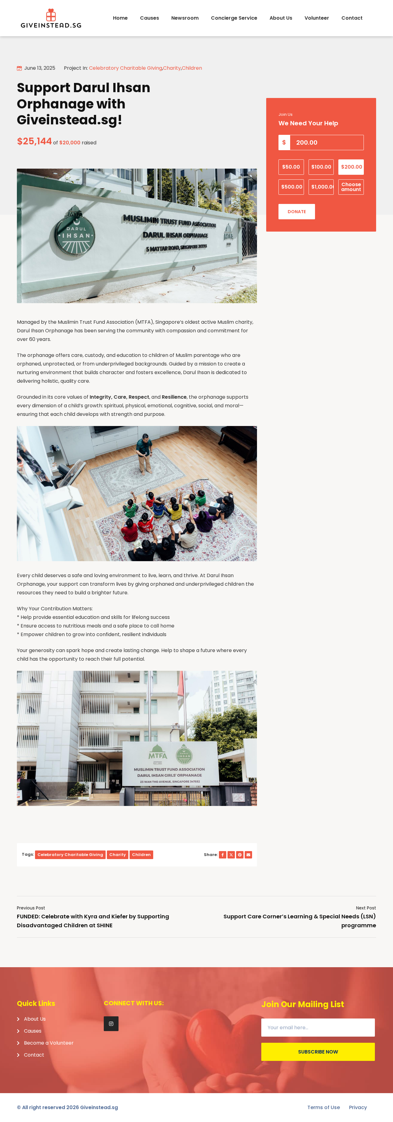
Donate (297, 212)
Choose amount (351, 187)
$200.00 (351, 166)
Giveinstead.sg (99, 1107)
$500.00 (291, 186)
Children (192, 68)
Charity (172, 68)
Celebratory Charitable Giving (70, 855)
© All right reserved (48, 1107)
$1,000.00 (322, 186)
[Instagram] (111, 1023)
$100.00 (321, 166)
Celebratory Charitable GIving (125, 68)
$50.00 (291, 166)
